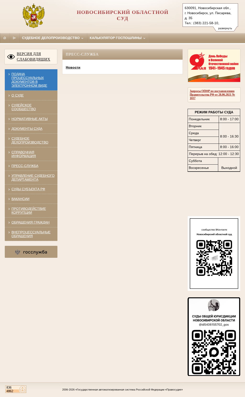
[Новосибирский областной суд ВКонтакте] (214, 290)
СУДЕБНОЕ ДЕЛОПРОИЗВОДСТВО (29, 140)
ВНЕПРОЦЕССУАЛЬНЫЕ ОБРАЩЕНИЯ (30, 234)
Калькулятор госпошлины (116, 38)
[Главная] (5, 38)
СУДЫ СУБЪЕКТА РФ (28, 189)
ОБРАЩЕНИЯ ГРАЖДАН (30, 222)
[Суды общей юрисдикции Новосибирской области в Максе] (214, 375)
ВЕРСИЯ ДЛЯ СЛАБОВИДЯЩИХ (33, 56)
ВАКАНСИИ (20, 199)
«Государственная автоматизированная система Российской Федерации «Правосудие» (129, 389)
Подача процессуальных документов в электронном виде (29, 79)
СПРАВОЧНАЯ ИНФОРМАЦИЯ (23, 154)
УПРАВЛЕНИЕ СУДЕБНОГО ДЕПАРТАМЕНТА (33, 177)
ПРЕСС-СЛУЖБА (24, 166)
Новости (73, 67)
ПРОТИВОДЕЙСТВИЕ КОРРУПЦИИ (28, 210)
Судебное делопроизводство (51, 38)
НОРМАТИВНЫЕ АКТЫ (29, 119)
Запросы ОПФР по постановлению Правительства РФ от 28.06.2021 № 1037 (212, 94)
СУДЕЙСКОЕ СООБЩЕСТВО (23, 107)
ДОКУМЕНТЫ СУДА (26, 129)
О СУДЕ (17, 95)
